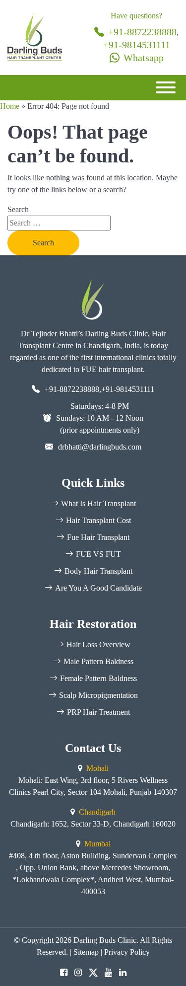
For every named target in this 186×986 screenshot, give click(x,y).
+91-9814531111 (136, 44)
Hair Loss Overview (98, 644)
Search (18, 209)
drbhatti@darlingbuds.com (99, 447)
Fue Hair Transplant (98, 537)
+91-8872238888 (142, 31)
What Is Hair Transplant (98, 503)
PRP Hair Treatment (98, 712)
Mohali (97, 768)
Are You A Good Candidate (98, 588)
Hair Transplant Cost (98, 520)
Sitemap (86, 952)
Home (9, 106)
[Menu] (166, 87)
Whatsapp (144, 57)
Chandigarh (97, 812)
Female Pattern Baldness (98, 678)
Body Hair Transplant (98, 571)
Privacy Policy (127, 952)
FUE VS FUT (98, 554)
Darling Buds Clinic (104, 940)
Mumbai (97, 843)
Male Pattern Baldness (98, 661)
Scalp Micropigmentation (98, 695)
